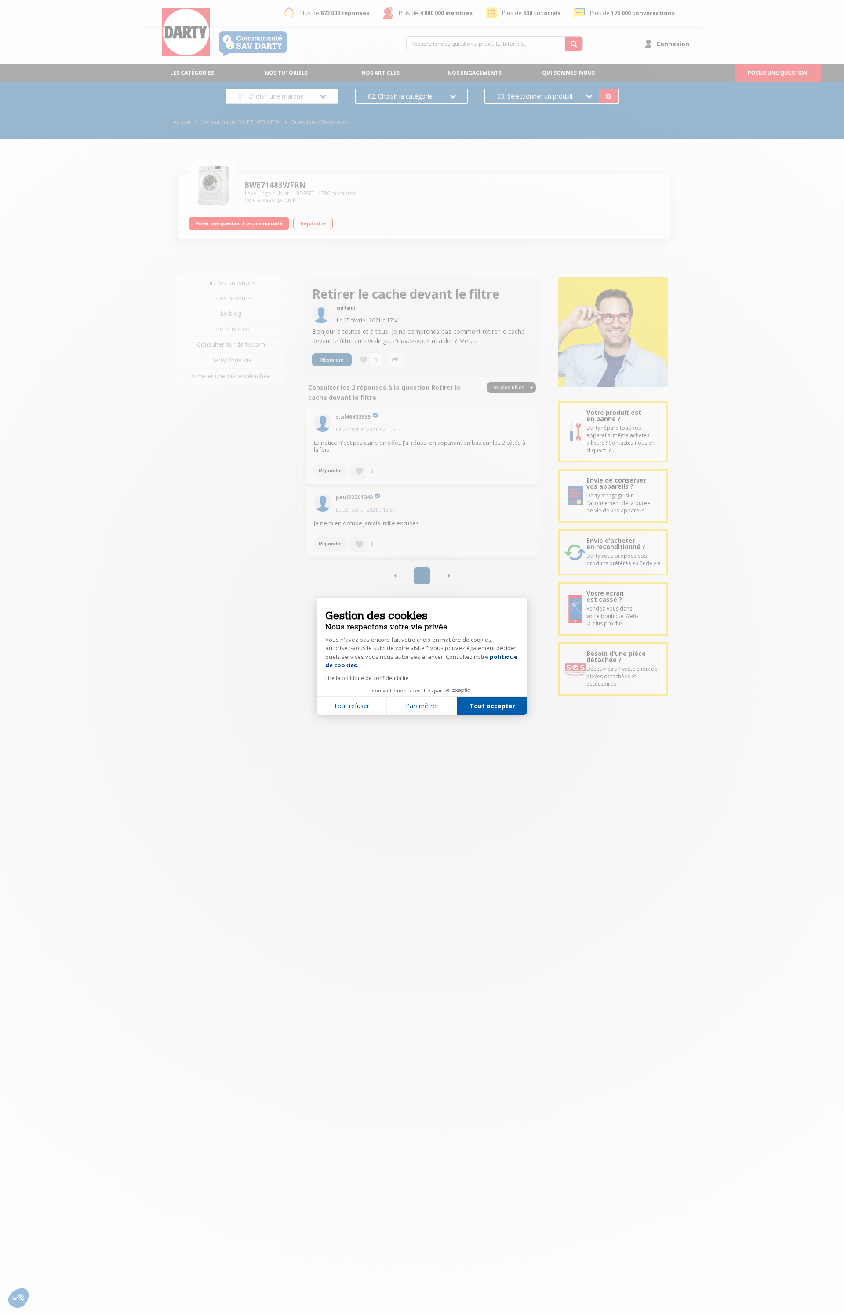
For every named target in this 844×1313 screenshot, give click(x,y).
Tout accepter (492, 706)
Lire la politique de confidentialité (367, 678)
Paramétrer (422, 706)
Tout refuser (351, 706)
